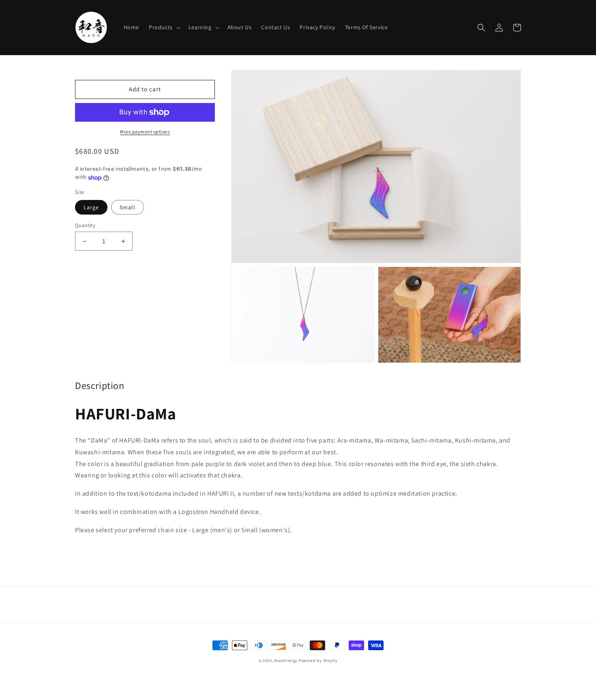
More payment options (145, 132)
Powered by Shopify (318, 660)
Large (91, 207)
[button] (164, 27)
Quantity (85, 225)
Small (127, 207)
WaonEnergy (286, 660)
